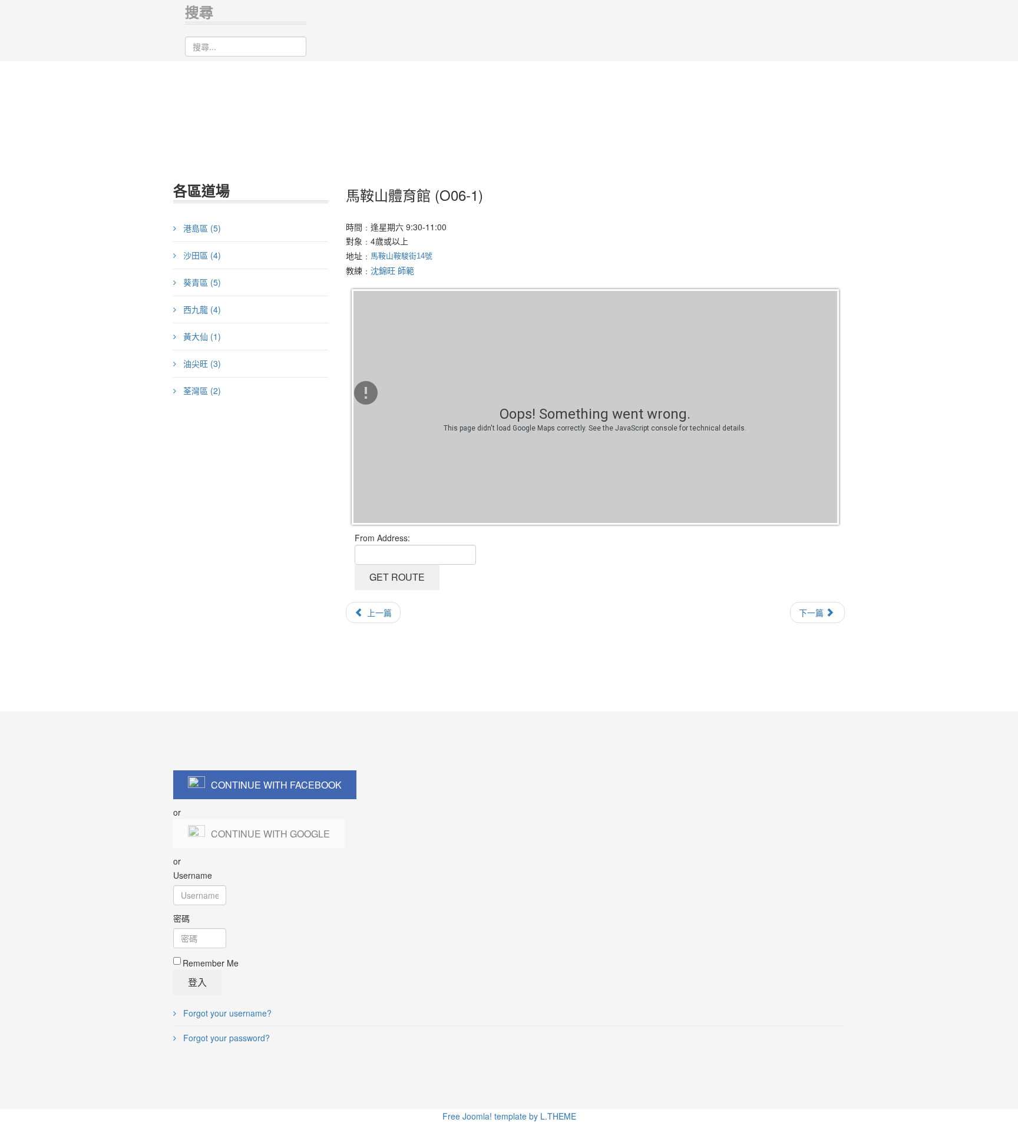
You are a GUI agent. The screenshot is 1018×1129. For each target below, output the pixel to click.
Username (192, 875)
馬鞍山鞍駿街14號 (401, 255)
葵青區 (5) (201, 282)
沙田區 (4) (201, 255)
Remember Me (211, 963)
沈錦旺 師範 (392, 270)
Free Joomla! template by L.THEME (509, 1116)
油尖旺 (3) (201, 363)
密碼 (181, 918)
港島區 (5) (201, 228)
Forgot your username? (226, 1013)
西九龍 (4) (201, 309)
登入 (197, 982)
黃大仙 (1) (201, 336)
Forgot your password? (225, 1038)
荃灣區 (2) (201, 390)
